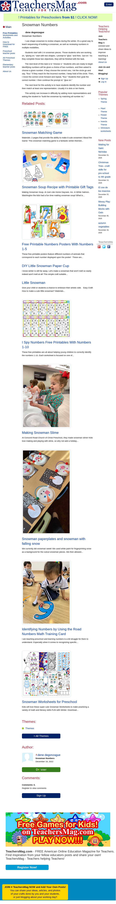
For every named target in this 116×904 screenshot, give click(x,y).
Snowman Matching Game (42, 132)
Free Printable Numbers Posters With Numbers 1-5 (57, 246)
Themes (29, 728)
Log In (103, 82)
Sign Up (41, 795)
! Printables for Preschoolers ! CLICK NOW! (57, 17)
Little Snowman (33, 282)
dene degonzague (49, 755)
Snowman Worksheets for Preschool (49, 702)
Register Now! (27, 867)
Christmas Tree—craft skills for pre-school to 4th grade (104, 169)
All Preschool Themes (9, 59)
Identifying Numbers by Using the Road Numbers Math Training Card (51, 631)
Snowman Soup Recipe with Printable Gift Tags (57, 187)
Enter (109, 4)
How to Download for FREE (9, 44)
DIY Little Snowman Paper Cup (45, 266)
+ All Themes (41, 736)
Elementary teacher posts (9, 65)
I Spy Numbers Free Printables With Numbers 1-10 (56, 344)
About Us (7, 71)
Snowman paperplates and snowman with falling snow (53, 541)
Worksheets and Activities (10, 35)
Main (8, 26)
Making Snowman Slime (40, 432)
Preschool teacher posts (9, 52)
